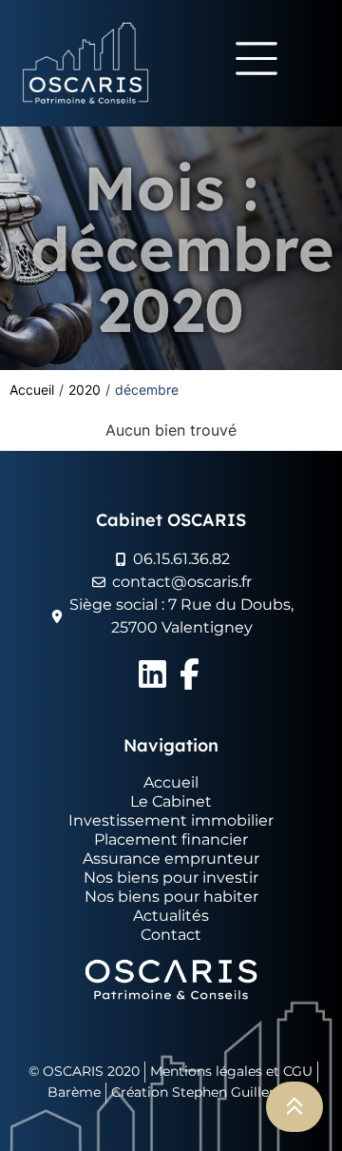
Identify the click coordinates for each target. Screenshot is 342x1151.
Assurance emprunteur (171, 858)
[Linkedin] (152, 674)
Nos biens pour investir (171, 877)
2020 (84, 389)
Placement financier (171, 839)
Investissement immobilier (171, 820)
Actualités (171, 916)
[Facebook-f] (189, 674)
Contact (171, 935)
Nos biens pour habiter (171, 897)
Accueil (32, 389)
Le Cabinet (171, 801)
